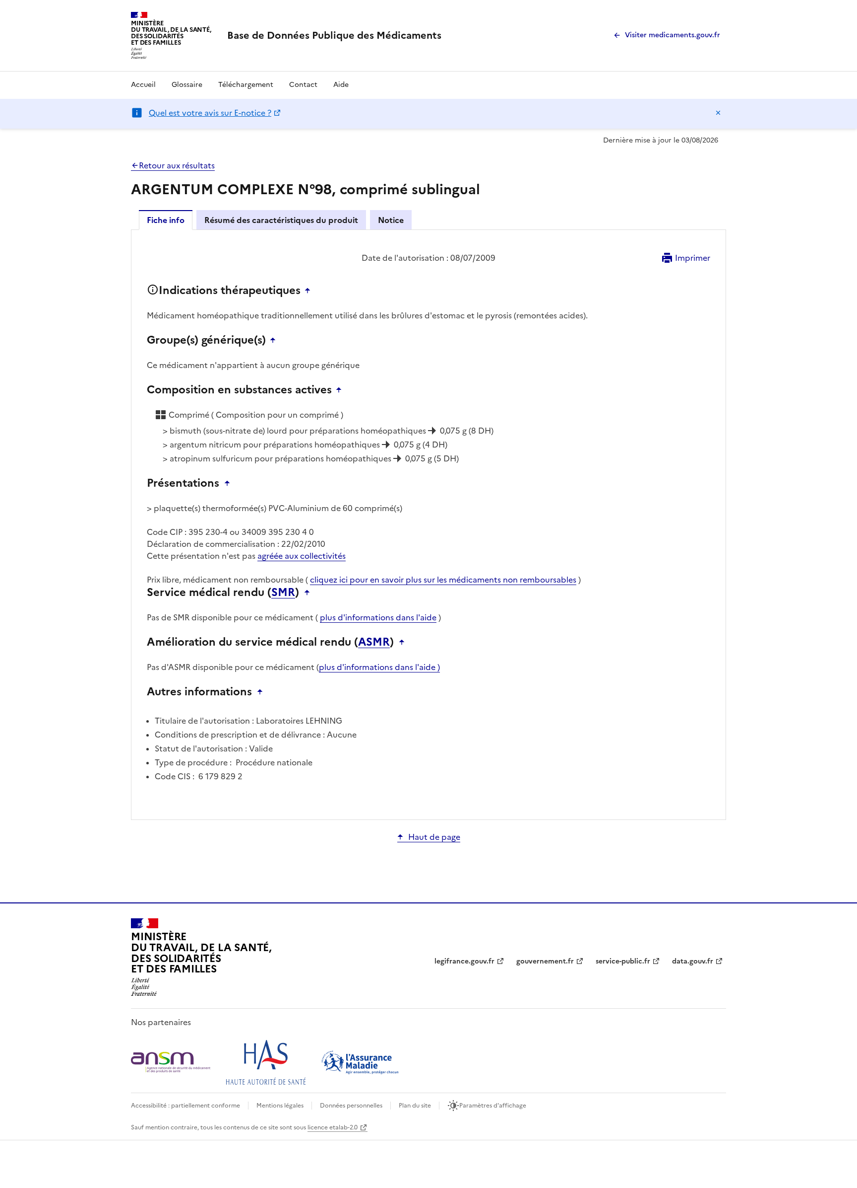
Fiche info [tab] (165, 220)
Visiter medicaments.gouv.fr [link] (672, 35)
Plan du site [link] (415, 1105)
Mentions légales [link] (280, 1105)
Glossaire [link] (187, 84)
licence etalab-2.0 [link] (332, 1127)
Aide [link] (341, 84)
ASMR (374, 642)
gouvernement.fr (545, 961)
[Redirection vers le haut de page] (310, 291)
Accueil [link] (143, 84)
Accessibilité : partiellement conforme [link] (185, 1105)
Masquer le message (718, 113)
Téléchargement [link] (245, 84)
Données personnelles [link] (351, 1105)
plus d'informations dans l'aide (378, 617)
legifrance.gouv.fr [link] (464, 961)
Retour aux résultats (177, 165)
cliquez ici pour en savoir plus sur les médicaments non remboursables (443, 580)
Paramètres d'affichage (492, 1105)
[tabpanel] (428, 524)
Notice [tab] (391, 220)
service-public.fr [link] (623, 961)
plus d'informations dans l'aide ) (379, 667)
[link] (334, 35)
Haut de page (434, 837)
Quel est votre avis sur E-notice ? (210, 113)
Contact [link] (303, 84)
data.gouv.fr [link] (692, 961)
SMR (283, 592)
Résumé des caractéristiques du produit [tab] (281, 220)
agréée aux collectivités (301, 556)
